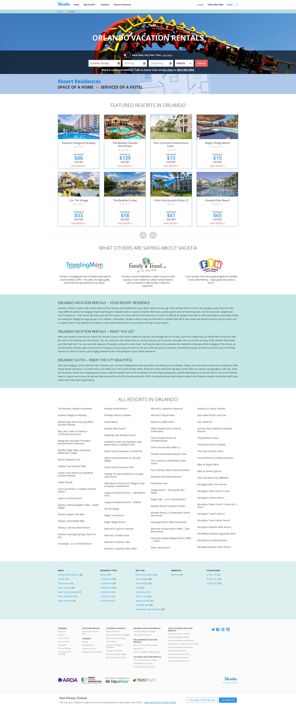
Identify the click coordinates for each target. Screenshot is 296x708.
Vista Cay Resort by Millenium (212, 477)
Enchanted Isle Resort (177, 650)
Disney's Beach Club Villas (71, 514)
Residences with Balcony (148, 609)
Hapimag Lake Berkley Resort (120, 435)
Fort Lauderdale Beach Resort (180, 647)
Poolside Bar (142, 604)
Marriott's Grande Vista (116, 535)
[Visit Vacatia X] (213, 629)
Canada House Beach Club (179, 654)
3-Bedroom (106, 587)
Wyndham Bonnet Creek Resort (214, 546)
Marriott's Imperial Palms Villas (120, 548)
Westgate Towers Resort (211, 513)
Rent (76, 4)
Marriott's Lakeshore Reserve (167, 408)
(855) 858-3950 (215, 4)
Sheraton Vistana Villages (116, 654)
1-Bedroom (106, 579)
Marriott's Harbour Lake (117, 541)
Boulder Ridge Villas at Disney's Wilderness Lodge (74, 451)
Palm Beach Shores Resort (179, 634)
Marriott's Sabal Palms (163, 421)
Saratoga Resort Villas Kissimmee (169, 522)
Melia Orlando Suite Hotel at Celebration (166, 430)
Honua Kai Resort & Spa (115, 638)
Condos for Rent (89, 648)
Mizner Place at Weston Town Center (183, 644)
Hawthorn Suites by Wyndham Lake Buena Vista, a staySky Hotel (123, 443)
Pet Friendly (141, 583)
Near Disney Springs (68, 592)
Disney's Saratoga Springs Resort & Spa (77, 535)
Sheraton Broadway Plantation (114, 646)
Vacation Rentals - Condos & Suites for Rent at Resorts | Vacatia (64, 4)
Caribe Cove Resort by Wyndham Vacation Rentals (75, 474)
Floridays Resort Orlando (117, 415)
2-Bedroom (106, 583)
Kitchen (175, 574)
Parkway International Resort (166, 476)
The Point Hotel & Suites (210, 451)
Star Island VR (204, 421)
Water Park (141, 596)
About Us (61, 631)
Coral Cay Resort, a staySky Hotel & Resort (77, 490)
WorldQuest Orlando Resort (212, 540)
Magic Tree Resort (114, 515)
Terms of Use (63, 638)
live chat (167, 70)
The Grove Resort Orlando (211, 444)
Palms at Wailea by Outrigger (118, 635)
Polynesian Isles (159, 483)
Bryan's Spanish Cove (69, 459)
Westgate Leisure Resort (210, 497)
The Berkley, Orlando (142, 635)
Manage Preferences (202, 700)
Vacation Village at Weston (179, 637)
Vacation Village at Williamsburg (147, 652)
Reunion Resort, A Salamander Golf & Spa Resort (170, 514)
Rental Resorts (88, 645)
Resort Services (122, 4)
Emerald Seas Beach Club (178, 661)
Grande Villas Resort (115, 428)
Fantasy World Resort (115, 408)
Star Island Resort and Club (211, 415)
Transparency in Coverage (64, 653)
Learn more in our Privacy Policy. (160, 702)
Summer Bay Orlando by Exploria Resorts (214, 430)
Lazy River (141, 592)
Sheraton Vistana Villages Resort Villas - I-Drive (171, 539)
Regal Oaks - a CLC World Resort (168, 499)
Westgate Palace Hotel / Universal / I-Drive (217, 505)
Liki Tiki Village (111, 508)
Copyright (62, 645)
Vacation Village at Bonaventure (181, 640)
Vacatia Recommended (91, 652)
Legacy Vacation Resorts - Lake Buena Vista (124, 494)
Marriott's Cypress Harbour (119, 528)
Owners (105, 4)
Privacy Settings (64, 648)
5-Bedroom (106, 596)
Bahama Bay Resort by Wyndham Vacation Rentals (75, 423)
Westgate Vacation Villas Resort (214, 527)
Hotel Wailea (111, 641)
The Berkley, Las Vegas (143, 663)
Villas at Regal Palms (208, 464)
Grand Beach (111, 421)
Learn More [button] (167, 55)
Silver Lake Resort (160, 547)
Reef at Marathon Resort (178, 657)
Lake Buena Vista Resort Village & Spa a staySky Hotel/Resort (124, 484)
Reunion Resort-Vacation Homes (168, 506)
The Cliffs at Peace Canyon (144, 667)
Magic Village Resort (115, 522)
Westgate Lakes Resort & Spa (213, 491)
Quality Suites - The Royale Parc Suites (168, 491)
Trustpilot (144, 680)
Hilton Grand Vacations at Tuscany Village (122, 459)
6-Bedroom (106, 600)
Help (230, 4)
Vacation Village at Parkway (72, 415)
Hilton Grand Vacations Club (119, 467)
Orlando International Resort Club (168, 453)
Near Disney (64, 587)
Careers (61, 635)
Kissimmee (63, 583)
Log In (200, 4)
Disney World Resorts (68, 574)
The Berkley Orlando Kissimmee (75, 408)
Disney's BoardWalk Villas (71, 520)
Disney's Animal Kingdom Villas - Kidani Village (78, 506)
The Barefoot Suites (208, 437)
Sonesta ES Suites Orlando (211, 408)
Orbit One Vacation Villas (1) (165, 447)
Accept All (228, 700)
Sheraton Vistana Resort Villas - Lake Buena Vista (170, 530)
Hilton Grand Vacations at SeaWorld (123, 451)
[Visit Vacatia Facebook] (218, 629)
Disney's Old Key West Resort (74, 527)
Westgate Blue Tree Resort (212, 484)
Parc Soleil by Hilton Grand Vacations (170, 470)
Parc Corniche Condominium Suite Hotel (168, 462)
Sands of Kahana (112, 631)
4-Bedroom (106, 592)
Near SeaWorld (65, 596)
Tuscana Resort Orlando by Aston (215, 457)
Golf (138, 587)
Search (201, 63)
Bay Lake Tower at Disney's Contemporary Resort (72, 432)
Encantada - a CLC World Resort (75, 543)
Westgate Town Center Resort (213, 520)
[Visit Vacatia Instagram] (228, 629)
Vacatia (85, 642)
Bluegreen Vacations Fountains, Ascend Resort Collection (74, 442)
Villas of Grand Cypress (209, 471)
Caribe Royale (65, 482)
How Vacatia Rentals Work (90, 632)
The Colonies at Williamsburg (145, 645)
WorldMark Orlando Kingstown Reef (216, 533)
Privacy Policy (63, 641)
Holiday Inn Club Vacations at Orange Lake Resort (123, 475)
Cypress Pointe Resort (70, 498)
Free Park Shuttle (144, 574)
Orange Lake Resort (114, 650)
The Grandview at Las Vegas (145, 660)
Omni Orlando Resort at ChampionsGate (163, 439)
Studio (103, 574)
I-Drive (61, 579)
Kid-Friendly (141, 579)
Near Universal (65, 600)
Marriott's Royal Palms (163, 415)
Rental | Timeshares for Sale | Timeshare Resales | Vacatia (230, 679)
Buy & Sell (89, 4)
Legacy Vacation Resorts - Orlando (122, 502)
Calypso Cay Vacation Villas (72, 466)
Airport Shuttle (143, 600)
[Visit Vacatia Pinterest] (223, 629)
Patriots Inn (138, 648)
